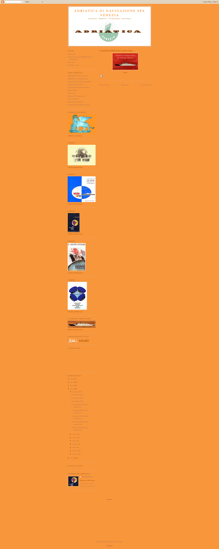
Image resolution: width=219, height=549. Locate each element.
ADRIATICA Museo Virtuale (77, 76)
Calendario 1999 (77, 394)
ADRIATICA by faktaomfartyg (78, 79)
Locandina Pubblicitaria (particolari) (80, 411)
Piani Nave (71, 62)
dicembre (75, 392)
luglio (74, 441)
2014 (72, 379)
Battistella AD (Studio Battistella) (79, 81)
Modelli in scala (73, 65)
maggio (75, 444)
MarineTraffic (72, 90)
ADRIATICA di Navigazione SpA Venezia (109, 12)
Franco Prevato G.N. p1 (76, 84)
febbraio (75, 450)
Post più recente (104, 85)
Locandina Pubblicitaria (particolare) (80, 405)
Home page (125, 85)
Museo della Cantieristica (76, 96)
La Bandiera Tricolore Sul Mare (78, 87)
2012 (72, 385)
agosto (74, 437)
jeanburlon (87, 476)
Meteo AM (71, 93)
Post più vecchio (145, 85)
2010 (72, 458)
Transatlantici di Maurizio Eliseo (79, 104)
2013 (72, 382)
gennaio (75, 454)
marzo (74, 447)
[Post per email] (101, 76)
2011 (72, 389)
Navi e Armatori (73, 99)
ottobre (75, 434)
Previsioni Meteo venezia (109, 542)
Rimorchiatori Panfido (75, 102)
